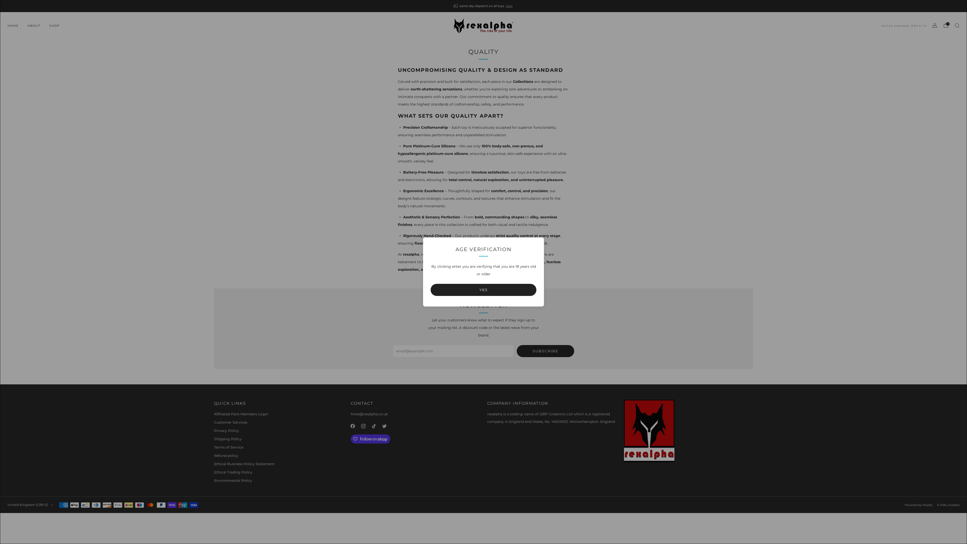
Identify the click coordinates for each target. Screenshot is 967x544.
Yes (483, 290)
